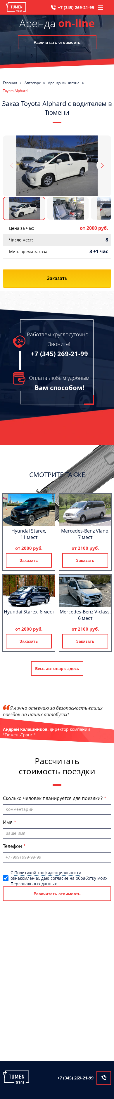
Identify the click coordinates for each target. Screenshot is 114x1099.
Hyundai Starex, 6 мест (29, 611)
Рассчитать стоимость (57, 42)
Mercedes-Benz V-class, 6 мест (85, 614)
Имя (8, 822)
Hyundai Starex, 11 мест (28, 534)
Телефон (13, 846)
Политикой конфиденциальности (47, 872)
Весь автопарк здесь (57, 668)
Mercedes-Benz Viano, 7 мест (85, 534)
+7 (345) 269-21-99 (76, 7)
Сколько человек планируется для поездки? (53, 798)
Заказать (57, 278)
